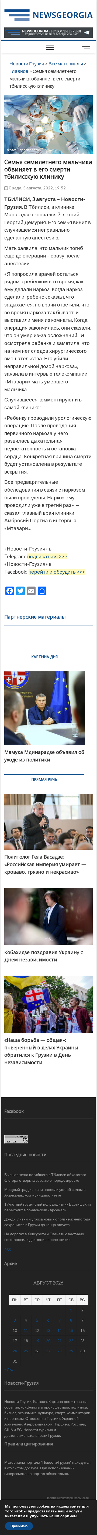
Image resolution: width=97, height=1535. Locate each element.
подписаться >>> (47, 556)
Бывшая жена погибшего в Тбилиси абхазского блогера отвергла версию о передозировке (45, 1177)
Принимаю (19, 1526)
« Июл (9, 1369)
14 (59, 1330)
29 (71, 1351)
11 (26, 1330)
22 (71, 1340)
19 (37, 1340)
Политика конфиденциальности (67, 1497)
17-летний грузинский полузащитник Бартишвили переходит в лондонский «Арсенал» (47, 1207)
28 (59, 1351)
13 (48, 1330)
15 (71, 1330)
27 (48, 1351)
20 (48, 1340)
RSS (7, 1249)
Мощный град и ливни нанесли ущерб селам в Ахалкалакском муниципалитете (44, 1192)
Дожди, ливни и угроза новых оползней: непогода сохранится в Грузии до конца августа (47, 1222)
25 (26, 1351)
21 (59, 1340)
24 (15, 1351)
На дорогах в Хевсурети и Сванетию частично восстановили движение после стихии (44, 1236)
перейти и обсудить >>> (57, 572)
